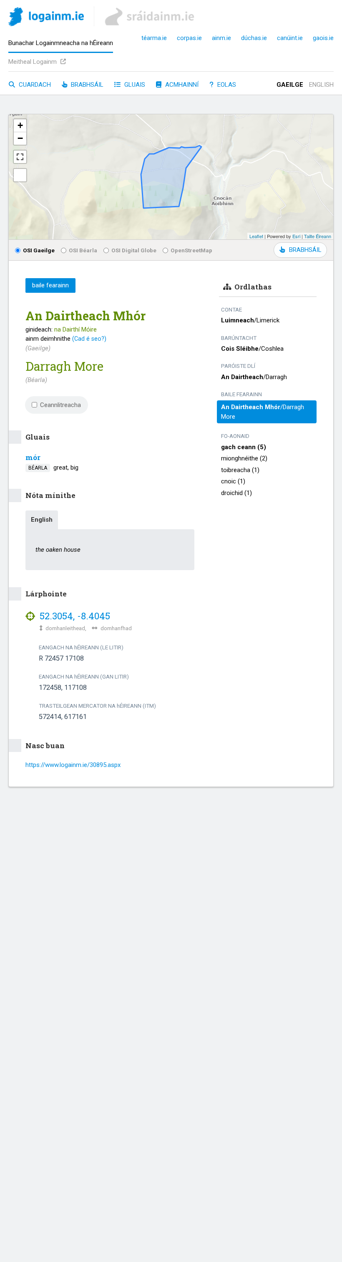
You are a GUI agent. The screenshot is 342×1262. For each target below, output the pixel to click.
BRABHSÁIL (305, 250)
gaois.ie (323, 38)
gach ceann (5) (243, 447)
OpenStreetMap (191, 250)
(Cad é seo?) (89, 338)
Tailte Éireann (317, 236)
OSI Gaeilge (39, 250)
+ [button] (20, 125)
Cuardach (34, 84)
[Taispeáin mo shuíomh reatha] (20, 175)
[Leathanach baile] (46, 18)
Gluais (134, 84)
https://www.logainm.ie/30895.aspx (73, 765)
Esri (296, 236)
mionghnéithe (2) (244, 458)
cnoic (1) (233, 481)
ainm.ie (221, 38)
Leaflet (256, 236)
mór (32, 457)
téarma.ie (154, 38)
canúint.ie (290, 38)
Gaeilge (290, 84)
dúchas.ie (254, 38)
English (321, 84)
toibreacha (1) (240, 470)
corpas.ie (189, 38)
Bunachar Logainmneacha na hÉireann (60, 43)
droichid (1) (236, 493)
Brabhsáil (86, 84)
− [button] (20, 138)
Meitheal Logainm (33, 61)
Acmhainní (181, 84)
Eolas (226, 84)
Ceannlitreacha (60, 405)
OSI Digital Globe (133, 250)
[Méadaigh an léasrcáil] (20, 157)
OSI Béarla (83, 250)
